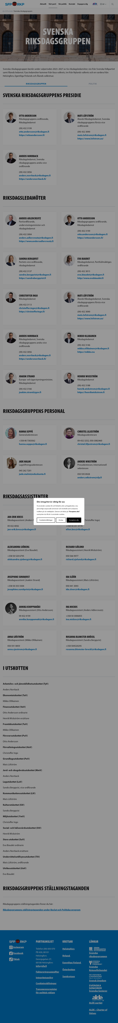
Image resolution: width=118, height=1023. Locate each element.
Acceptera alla (74, 520)
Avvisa (61, 520)
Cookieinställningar (46, 520)
